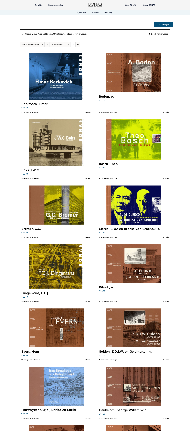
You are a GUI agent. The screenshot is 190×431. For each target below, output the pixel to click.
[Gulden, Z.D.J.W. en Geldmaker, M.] (133, 327)
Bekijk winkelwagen (159, 34)
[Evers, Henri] (56, 327)
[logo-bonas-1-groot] (95, 4)
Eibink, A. (106, 287)
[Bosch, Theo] (133, 139)
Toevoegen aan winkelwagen (31, 112)
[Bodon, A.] (133, 72)
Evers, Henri (30, 351)
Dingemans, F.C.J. (35, 293)
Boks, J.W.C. (30, 170)
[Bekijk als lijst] (78, 44)
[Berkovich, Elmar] (56, 76)
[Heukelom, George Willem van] (133, 386)
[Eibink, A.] (133, 263)
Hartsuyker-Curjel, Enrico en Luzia (48, 410)
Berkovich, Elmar (34, 104)
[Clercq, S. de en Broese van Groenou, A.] (133, 205)
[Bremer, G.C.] (56, 205)
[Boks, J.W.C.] (56, 142)
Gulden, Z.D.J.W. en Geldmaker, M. (125, 351)
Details (89, 112)
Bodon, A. (106, 96)
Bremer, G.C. (31, 229)
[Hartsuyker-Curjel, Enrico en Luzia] (56, 386)
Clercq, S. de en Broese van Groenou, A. (130, 229)
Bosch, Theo (108, 164)
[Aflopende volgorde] (47, 44)
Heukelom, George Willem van (122, 410)
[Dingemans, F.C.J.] (56, 266)
